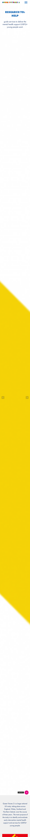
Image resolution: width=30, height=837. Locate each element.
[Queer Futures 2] (11, 2)
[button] (27, 792)
